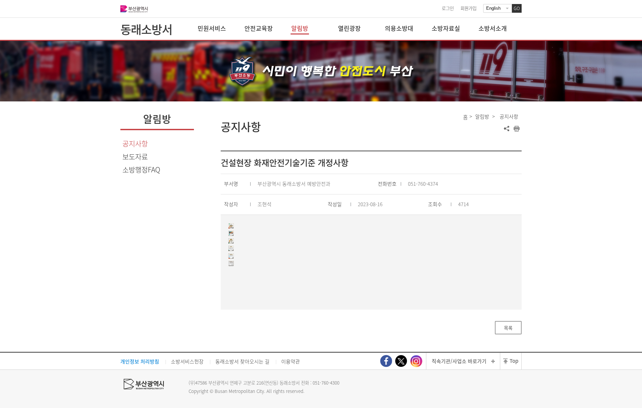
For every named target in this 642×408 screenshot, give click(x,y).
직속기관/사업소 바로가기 (459, 361)
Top (514, 360)
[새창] (386, 361)
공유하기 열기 (507, 129)
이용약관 (290, 361)
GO (517, 8)
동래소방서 (146, 29)
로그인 (448, 8)
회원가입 (468, 8)
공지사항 (135, 143)
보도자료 (135, 156)
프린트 (517, 129)
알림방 (482, 116)
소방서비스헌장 (187, 361)
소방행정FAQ (141, 169)
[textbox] (371, 247)
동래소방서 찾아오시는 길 (242, 361)
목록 (508, 327)
